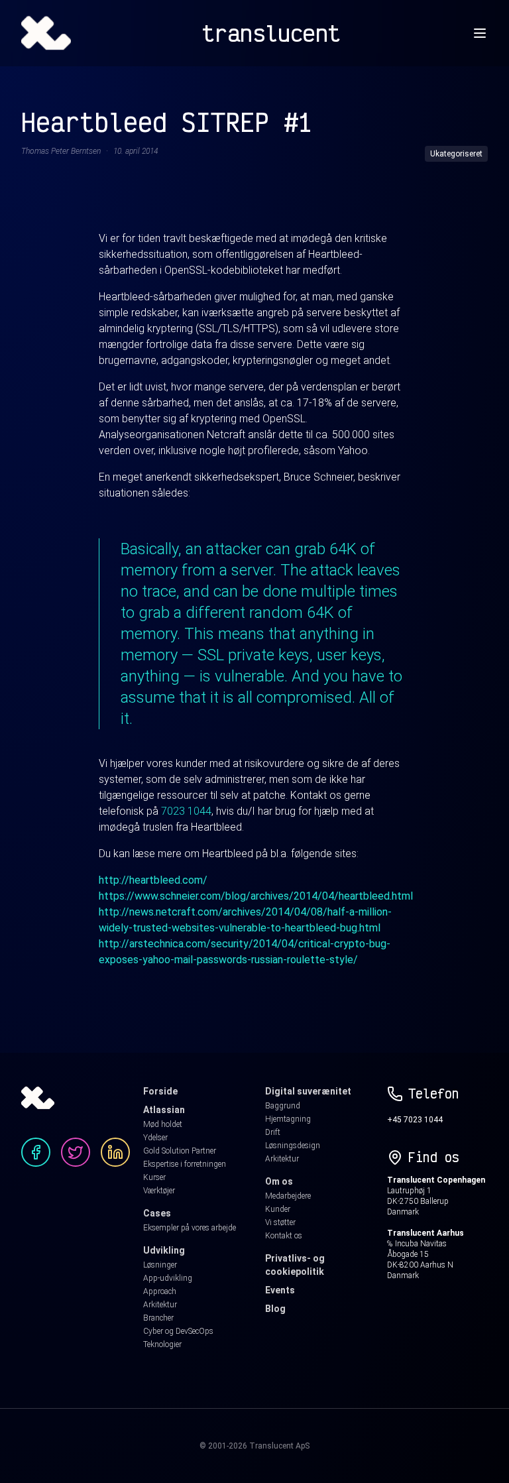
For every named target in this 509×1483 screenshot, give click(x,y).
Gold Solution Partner (179, 1151)
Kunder (277, 1209)
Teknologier (162, 1344)
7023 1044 (186, 811)
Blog (275, 1308)
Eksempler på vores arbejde (189, 1227)
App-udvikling (167, 1278)
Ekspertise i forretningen (184, 1164)
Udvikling (164, 1250)
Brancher (158, 1318)
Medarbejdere (288, 1196)
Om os (279, 1181)
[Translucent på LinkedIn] (115, 1152)
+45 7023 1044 (415, 1119)
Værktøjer (159, 1190)
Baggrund (282, 1105)
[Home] (46, 33)
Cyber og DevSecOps (178, 1331)
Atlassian (164, 1109)
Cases (157, 1213)
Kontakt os (283, 1235)
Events (280, 1290)
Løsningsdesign (292, 1145)
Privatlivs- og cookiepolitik (295, 1265)
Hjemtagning (288, 1119)
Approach (159, 1291)
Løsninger (160, 1265)
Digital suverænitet (308, 1091)
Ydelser (155, 1137)
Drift (272, 1132)
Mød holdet (162, 1124)
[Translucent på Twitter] (75, 1152)
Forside (160, 1091)
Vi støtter (280, 1222)
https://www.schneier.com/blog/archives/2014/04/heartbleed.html (256, 896)
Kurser (154, 1177)
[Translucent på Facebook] (35, 1152)
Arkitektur (160, 1304)
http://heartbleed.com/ (153, 880)
